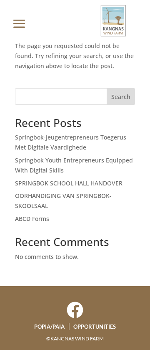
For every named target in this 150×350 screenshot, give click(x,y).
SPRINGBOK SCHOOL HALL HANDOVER (68, 183)
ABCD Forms (32, 219)
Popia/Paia (49, 326)
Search (120, 97)
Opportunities (94, 326)
